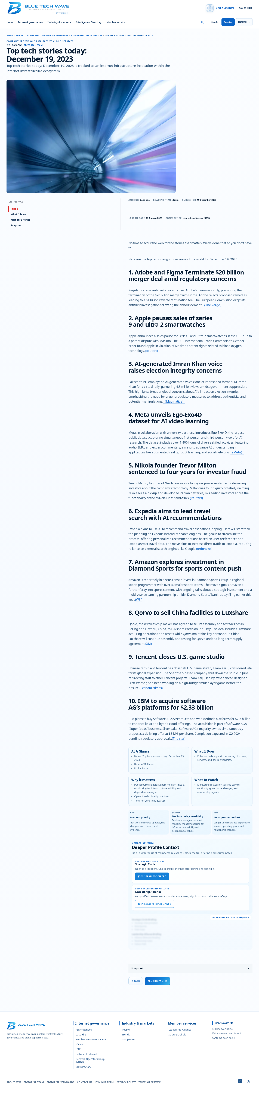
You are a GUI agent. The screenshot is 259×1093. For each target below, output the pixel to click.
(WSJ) (138, 600)
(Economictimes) (151, 688)
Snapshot (137, 968)
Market (20, 35)
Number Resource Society (91, 1039)
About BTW (14, 1082)
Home (10, 22)
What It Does (18, 214)
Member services (116, 22)
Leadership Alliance (179, 1029)
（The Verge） (212, 305)
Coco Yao (145, 199)
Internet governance (30, 22)
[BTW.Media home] (38, 8)
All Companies (157, 981)
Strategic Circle (177, 1034)
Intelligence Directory (89, 22)
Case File (81, 1034)
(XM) (148, 644)
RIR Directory (83, 1066)
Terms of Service (149, 1082)
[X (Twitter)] (248, 1081)
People (126, 1029)
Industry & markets (59, 22)
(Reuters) (151, 351)
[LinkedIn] (240, 1081)
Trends (126, 1034)
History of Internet (86, 1054)
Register (228, 22)
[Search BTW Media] (202, 22)
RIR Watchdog (84, 1029)
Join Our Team (104, 1082)
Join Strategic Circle (152, 876)
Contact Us (84, 1082)
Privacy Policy (126, 1082)
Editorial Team (34, 1082)
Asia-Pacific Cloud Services (86, 35)
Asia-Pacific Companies (55, 35)
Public (14, 208)
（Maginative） (174, 401)
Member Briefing (20, 219)
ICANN (79, 1044)
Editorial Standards (60, 1082)
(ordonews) (204, 549)
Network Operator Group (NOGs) (90, 1060)
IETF (78, 1049)
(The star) (178, 739)
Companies (33, 35)
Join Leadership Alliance (154, 903)
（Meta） (237, 452)
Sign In (214, 22)
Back (135, 981)
